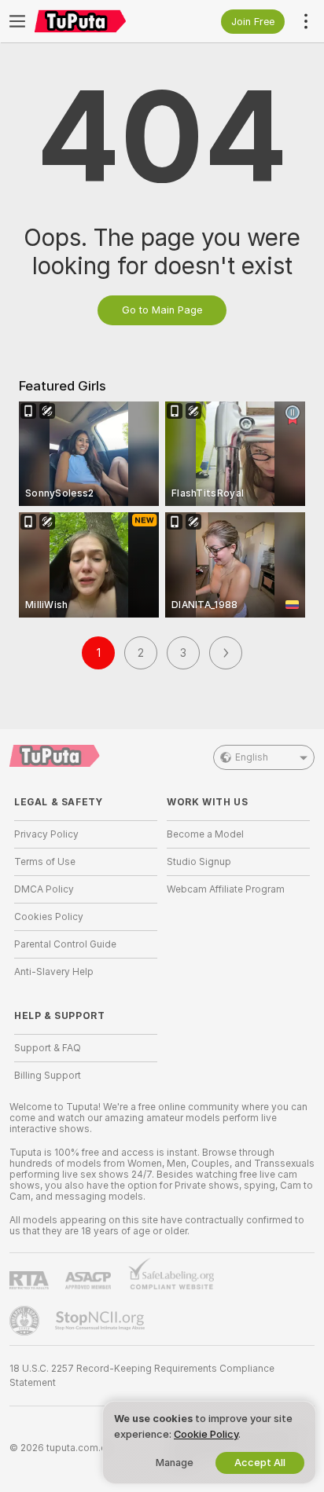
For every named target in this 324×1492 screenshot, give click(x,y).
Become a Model (205, 834)
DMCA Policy (44, 889)
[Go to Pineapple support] (25, 1321)
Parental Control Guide (65, 944)
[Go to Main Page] (98, 21)
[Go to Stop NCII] (101, 1320)
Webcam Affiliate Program (226, 889)
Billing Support (47, 1075)
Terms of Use (44, 861)
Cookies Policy (48, 916)
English (251, 757)
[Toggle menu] (17, 21)
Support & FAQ (47, 1048)
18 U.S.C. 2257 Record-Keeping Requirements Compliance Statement (141, 1375)
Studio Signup (199, 861)
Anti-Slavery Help (54, 971)
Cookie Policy (206, 1434)
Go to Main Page (162, 310)
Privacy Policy (46, 834)
